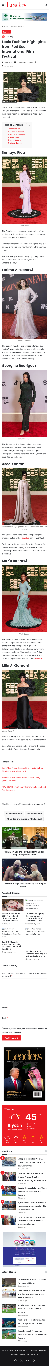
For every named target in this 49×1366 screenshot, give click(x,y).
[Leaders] (16, 4)
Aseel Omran (15, 137)
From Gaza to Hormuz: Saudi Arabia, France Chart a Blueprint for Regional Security (32, 1177)
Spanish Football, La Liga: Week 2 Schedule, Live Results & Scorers (32, 1191)
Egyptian (25, 538)
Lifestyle (13, 26)
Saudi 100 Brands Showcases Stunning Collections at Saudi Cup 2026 (11, 945)
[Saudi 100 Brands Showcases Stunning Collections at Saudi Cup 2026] (12, 934)
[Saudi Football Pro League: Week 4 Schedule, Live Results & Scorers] (9, 1334)
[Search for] (46, 5)
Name (5, 1007)
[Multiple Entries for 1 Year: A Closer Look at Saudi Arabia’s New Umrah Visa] (9, 1161)
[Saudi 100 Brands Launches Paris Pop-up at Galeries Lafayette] (36, 938)
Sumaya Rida (14, 129)
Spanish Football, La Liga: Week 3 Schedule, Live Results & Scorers (32, 1309)
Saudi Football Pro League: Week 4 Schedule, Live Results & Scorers (32, 1334)
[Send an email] (15, 62)
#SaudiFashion (35, 813)
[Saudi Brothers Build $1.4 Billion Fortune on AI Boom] (9, 1282)
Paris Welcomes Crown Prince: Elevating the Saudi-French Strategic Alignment (31, 1220)
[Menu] (3, 5)
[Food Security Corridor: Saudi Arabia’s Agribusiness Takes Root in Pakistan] (9, 1293)
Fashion (21, 26)
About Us (14, 1354)
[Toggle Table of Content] (27, 125)
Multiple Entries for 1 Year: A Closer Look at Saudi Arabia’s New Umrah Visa (31, 1162)
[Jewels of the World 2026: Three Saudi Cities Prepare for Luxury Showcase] (12, 905)
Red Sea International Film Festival (25, 819)
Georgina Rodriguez (18, 134)
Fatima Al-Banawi (17, 132)
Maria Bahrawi (15, 140)
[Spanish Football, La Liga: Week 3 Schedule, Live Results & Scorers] (9, 1308)
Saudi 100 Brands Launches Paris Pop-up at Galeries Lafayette (36, 953)
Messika (38, 658)
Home (6, 26)
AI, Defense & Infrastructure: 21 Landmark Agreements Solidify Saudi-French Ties (32, 1206)
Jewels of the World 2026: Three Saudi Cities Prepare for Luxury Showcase (11, 917)
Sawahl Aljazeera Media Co (19, 1350)
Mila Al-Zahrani (16, 143)
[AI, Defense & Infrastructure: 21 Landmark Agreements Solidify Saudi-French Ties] (9, 1205)
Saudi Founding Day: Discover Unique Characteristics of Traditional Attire (35, 917)
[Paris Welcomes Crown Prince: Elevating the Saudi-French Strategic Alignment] (9, 1220)
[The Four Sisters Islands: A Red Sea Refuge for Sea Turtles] (9, 1322)
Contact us (24, 1354)
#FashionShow (14, 813)
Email (5, 1018)
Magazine (34, 1354)
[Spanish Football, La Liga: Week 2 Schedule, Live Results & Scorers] (9, 1191)
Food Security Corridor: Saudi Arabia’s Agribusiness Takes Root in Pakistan (31, 1294)
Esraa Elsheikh (9, 62)
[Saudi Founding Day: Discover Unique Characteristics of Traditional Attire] (36, 905)
